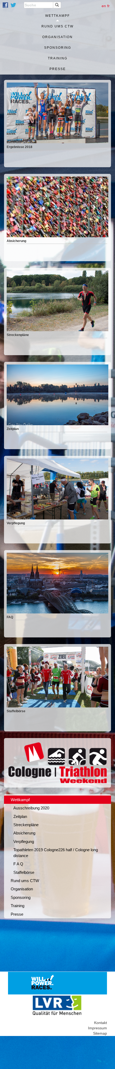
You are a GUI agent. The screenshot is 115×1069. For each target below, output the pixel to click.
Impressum (97, 1028)
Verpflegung (23, 841)
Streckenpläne (26, 824)
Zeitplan (20, 816)
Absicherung (24, 833)
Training (57, 58)
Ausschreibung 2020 (31, 808)
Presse (57, 69)
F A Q (18, 864)
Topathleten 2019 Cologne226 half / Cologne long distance (55, 852)
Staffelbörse (23, 872)
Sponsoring (57, 48)
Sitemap (100, 1033)
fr (108, 6)
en (104, 6)
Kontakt (100, 1023)
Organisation (57, 37)
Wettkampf (57, 16)
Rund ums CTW (57, 26)
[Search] (57, 5)
